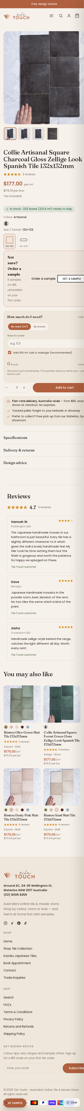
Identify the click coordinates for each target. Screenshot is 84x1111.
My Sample (14, 1103)
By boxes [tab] (39, 326)
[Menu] (51, 15)
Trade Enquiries (14, 978)
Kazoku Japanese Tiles (20, 956)
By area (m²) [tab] (19, 326)
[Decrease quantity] (8, 387)
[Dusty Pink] (11, 727)
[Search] (60, 15)
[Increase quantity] (25, 387)
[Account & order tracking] (69, 16)
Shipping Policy (14, 1034)
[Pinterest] (19, 923)
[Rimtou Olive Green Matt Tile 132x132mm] (22, 704)
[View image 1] (10, 133)
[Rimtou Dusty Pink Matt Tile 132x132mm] (22, 787)
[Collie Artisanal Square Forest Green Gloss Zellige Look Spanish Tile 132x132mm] (61, 704)
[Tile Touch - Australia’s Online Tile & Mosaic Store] (16, 15)
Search (9, 997)
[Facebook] (12, 923)
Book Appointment (17, 963)
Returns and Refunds (19, 1026)
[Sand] (17, 727)
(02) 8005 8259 (15, 895)
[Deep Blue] (28, 727)
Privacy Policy (13, 1019)
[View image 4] (52, 133)
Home (8, 941)
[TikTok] (25, 923)
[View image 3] (38, 133)
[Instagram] (5, 923)
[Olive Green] (6, 727)
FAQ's (7, 1005)
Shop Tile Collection (18, 949)
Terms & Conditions (18, 1012)
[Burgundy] (22, 727)
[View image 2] (24, 133)
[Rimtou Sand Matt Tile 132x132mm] (61, 787)
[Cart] (77, 15)
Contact (10, 970)
